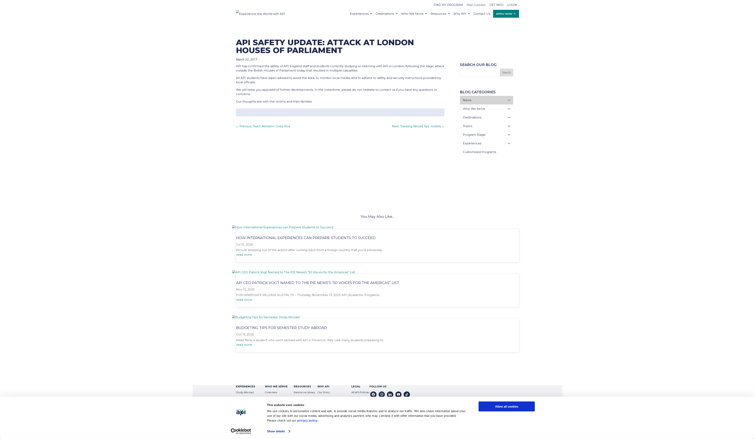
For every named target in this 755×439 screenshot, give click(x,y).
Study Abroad (245, 392)
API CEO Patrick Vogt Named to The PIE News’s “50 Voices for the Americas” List (317, 283)
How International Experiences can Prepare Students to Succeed (306, 238)
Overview (271, 392)
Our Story (323, 392)
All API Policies (360, 392)
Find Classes (476, 4)
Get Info (497, 5)
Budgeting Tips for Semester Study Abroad (281, 328)
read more (244, 255)
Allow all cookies (506, 406)
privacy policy (307, 420)
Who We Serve (412, 14)
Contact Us (481, 14)
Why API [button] (459, 14)
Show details (276, 431)
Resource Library (304, 392)
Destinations (385, 14)
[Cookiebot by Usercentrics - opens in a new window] (241, 431)
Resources (438, 14)
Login (512, 5)
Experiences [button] (359, 14)
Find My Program (448, 5)
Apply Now (504, 13)
